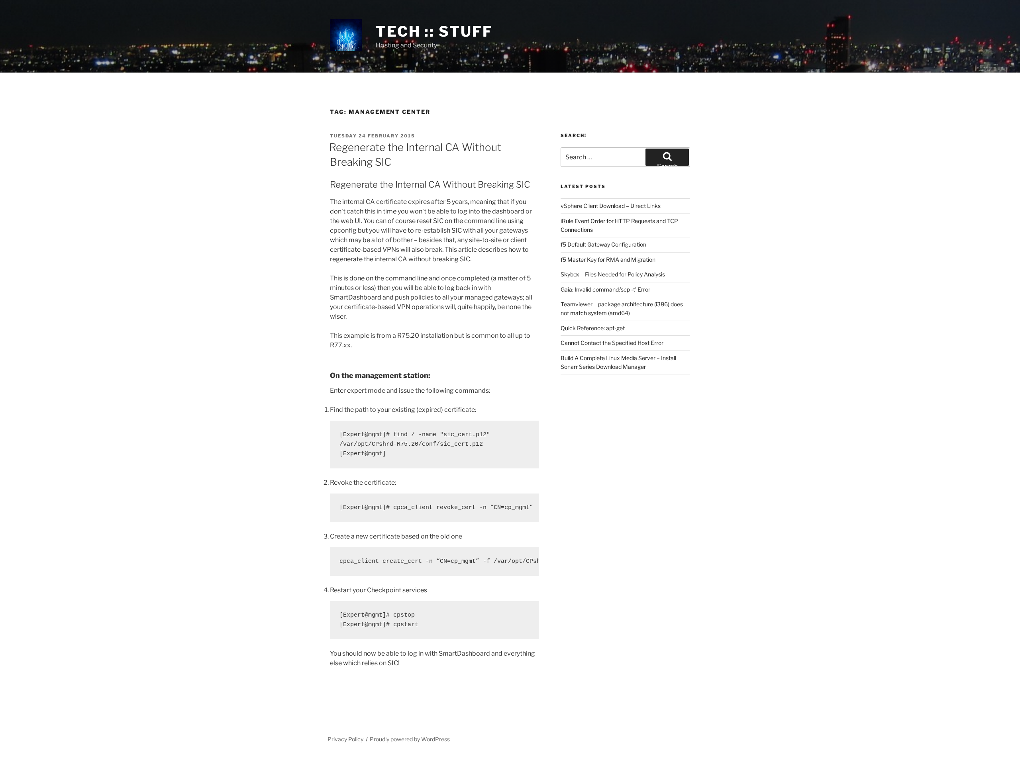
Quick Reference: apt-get (593, 328)
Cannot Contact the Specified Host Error (612, 342)
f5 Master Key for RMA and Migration (608, 259)
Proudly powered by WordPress (410, 739)
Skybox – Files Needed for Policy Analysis (613, 274)
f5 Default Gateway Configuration (603, 244)
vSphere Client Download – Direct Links (611, 205)
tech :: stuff (434, 31)
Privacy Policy (345, 739)
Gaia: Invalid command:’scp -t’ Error (605, 289)
